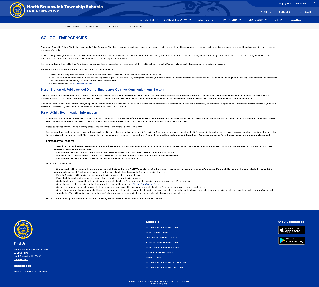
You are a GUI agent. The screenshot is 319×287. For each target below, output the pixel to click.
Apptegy (164, 283)
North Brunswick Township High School (165, 267)
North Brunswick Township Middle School (166, 262)
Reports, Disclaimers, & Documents (30, 271)
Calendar (296, 20)
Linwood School (153, 257)
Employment (285, 3)
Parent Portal (302, 3)
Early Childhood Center (157, 232)
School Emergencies (134, 26)
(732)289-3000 (21, 259)
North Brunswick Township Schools (83, 26)
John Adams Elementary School (161, 237)
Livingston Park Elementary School (162, 247)
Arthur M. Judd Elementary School (162, 242)
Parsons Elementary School (159, 252)
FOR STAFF (279, 20)
